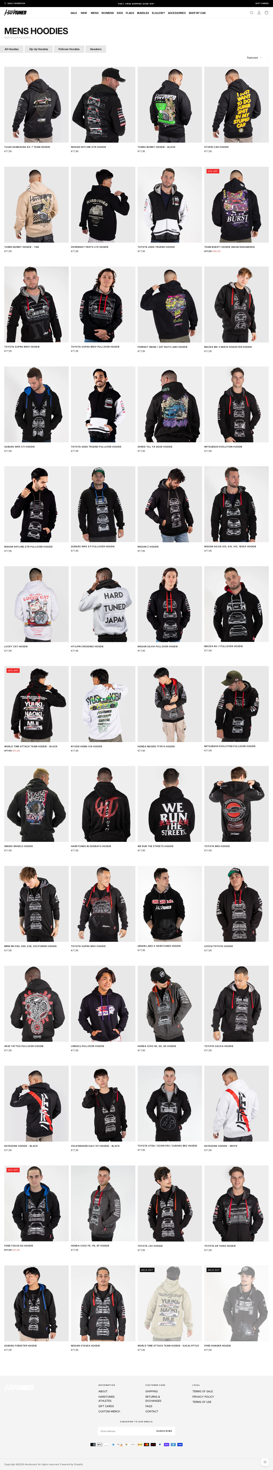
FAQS (148, 1406)
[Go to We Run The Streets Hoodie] (170, 804)
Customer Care (155, 1385)
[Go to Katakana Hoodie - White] (236, 1104)
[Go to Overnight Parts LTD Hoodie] (103, 205)
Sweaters (96, 49)
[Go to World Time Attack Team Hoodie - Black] (36, 704)
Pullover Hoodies (69, 49)
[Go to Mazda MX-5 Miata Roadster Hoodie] (236, 304)
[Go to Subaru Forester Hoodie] (36, 1303)
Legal (196, 1385)
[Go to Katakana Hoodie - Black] (36, 1104)
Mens (94, 12)
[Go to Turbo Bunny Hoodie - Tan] (36, 205)
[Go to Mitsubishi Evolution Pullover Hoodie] (236, 704)
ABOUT (103, 1391)
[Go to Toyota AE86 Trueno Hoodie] (170, 205)
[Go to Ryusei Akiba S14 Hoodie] (103, 704)
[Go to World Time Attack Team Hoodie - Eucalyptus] (170, 1303)
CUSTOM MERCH (109, 1411)
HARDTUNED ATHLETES (106, 1398)
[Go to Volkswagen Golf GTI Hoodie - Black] (103, 1104)
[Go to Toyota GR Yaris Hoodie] (236, 1203)
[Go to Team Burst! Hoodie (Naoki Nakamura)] (236, 205)
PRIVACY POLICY (203, 1396)
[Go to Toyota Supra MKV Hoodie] (103, 904)
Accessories (177, 12)
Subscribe (164, 1431)
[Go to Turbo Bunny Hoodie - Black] (170, 105)
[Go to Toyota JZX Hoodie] (170, 1203)
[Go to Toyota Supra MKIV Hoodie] (36, 304)
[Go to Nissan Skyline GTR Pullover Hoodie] (36, 504)
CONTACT (151, 1411)
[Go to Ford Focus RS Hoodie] (36, 1203)
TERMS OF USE (201, 1401)
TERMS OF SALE (202, 1391)
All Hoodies (12, 49)
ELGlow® (158, 12)
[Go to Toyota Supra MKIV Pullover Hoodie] (103, 304)
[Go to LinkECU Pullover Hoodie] (103, 1004)
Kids (120, 12)
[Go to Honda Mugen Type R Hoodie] (170, 704)
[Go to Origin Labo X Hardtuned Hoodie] (170, 904)
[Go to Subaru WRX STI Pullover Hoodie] (103, 504)
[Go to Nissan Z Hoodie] (170, 504)
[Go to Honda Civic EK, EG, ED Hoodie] (170, 1004)
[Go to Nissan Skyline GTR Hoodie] (103, 105)
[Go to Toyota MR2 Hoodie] (236, 804)
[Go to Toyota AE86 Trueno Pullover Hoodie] (103, 404)
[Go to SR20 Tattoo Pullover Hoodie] (36, 1004)
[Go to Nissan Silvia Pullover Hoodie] (170, 604)
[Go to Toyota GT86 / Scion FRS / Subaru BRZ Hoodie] (170, 1104)
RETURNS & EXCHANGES (153, 1398)
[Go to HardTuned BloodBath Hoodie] (103, 804)
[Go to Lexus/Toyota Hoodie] (236, 904)
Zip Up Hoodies (38, 49)
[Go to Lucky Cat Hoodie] (36, 604)
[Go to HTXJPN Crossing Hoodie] (103, 604)
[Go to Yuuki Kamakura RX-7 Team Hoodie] (36, 105)
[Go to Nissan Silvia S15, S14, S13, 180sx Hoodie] (236, 504)
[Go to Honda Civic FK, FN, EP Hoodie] (103, 1203)
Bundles (143, 12)
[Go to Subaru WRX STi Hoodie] (36, 404)
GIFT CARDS (106, 1406)
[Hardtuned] (19, 1387)
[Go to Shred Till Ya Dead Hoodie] (170, 404)
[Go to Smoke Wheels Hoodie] (36, 804)
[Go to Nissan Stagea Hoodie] (103, 1303)
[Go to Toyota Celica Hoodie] (236, 1004)
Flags (130, 12)
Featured (252, 57)
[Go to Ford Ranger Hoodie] (236, 1303)
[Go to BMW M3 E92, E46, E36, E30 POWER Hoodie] (36, 904)
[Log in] (259, 13)
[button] (251, 13)
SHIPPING (151, 1391)
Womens (107, 12)
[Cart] (266, 13)
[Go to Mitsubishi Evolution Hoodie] (236, 404)
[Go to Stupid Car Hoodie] (236, 105)
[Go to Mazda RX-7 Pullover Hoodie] (236, 604)
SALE (74, 12)
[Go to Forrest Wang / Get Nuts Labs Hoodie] (170, 304)
